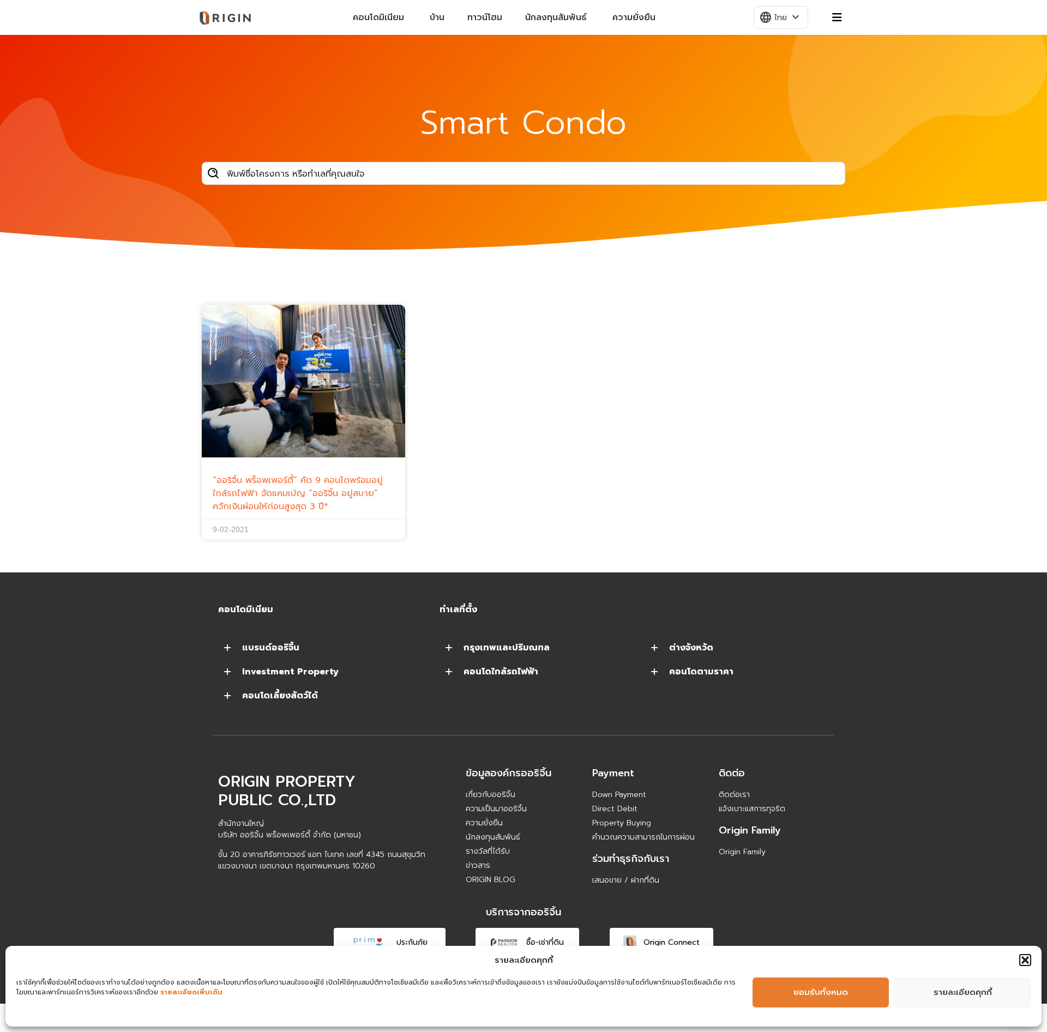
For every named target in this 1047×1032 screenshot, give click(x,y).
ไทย (780, 17)
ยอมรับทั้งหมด (820, 992)
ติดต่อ (732, 773)
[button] (1025, 960)
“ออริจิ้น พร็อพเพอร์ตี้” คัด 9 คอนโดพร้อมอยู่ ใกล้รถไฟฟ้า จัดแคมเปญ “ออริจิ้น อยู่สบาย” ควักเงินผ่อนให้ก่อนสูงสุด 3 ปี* (298, 493)
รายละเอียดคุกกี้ (963, 992)
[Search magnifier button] (213, 173)
